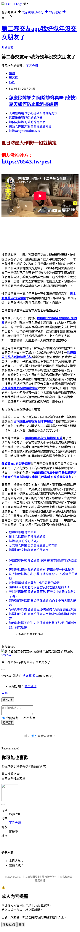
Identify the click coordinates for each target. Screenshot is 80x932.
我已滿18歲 (9, 924)
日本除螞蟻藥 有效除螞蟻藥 (27, 536)
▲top (4, 692)
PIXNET (17, 876)
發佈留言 (8, 722)
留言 (35, 675)
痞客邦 (27, 675)
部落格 (13, 77)
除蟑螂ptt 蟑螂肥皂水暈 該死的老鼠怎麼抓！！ (39, 587)
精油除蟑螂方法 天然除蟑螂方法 (30, 126)
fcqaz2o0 (6, 655)
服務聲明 (40, 880)
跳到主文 (7, 47)
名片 (12, 82)
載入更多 (8, 700)
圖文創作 (30, 686)
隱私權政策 (66, 876)
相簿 (12, 73)
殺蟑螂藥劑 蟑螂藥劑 (22, 532)
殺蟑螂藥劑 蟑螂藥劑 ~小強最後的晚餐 (34, 582)
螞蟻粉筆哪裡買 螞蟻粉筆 (25, 117)
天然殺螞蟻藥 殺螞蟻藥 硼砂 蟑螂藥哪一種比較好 (41, 569)
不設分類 (32, 65)
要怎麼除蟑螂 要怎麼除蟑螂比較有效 (33, 545)
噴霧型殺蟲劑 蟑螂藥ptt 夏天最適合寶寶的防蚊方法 (42, 609)
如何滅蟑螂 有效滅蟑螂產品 (27, 122)
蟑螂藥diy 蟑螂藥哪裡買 (24, 131)
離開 (21, 924)
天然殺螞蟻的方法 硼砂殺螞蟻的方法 (33, 113)
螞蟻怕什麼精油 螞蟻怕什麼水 (28, 550)
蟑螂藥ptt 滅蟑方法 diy (23, 541)
